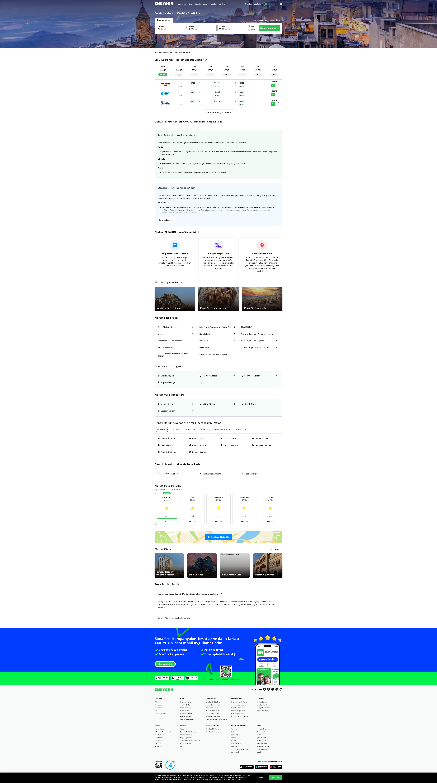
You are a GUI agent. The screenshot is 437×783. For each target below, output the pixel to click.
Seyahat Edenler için (213, 729)
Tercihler (260, 778)
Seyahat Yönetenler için (214, 732)
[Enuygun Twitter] (272, 689)
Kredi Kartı (158, 743)
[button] (218, 537)
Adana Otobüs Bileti (212, 714)
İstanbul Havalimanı (264, 705)
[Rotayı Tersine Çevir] (186, 28)
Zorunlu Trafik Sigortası (188, 732)
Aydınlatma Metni (263, 746)
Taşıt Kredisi (159, 738)
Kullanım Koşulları (263, 749)
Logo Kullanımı (236, 743)
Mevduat (158, 746)
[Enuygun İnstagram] (268, 689)
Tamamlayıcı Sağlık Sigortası (190, 741)
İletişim (233, 732)
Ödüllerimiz (235, 746)
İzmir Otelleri (184, 711)
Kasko (182, 729)
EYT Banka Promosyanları (163, 732)
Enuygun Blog (261, 729)
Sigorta (183, 725)
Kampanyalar (261, 732)
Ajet (156, 711)
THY (156, 702)
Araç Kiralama (236, 699)
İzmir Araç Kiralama (238, 708)
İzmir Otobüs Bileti (212, 708)
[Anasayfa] (155, 52)
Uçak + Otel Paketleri (187, 719)
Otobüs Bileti (162, 52)
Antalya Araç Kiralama (238, 711)
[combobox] (173, 29)
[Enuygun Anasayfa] (164, 4)
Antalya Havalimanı (263, 708)
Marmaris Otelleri (186, 714)
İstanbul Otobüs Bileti (213, 702)
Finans (157, 725)
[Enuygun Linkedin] (276, 689)
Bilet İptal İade (262, 743)
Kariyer (233, 741)
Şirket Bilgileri (235, 735)
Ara (273, 85)
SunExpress (159, 708)
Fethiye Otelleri (185, 716)
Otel (182, 699)
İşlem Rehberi (261, 738)
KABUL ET (275, 778)
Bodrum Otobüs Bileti (213, 711)
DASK (182, 746)
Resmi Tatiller (261, 741)
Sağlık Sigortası (185, 738)
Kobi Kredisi (159, 741)
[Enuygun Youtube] (280, 689)
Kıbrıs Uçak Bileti (160, 714)
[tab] (164, 20)
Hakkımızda (235, 729)
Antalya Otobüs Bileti (213, 716)
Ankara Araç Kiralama (238, 705)
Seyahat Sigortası (186, 735)
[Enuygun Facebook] (264, 689)
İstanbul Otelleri (185, 702)
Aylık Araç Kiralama (237, 714)
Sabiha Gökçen (262, 702)
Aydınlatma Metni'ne (238, 777)
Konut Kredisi (159, 735)
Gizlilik (259, 752)
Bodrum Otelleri (185, 708)
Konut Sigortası (185, 743)
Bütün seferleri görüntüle (217, 112)
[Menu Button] (271, 4)
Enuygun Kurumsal (213, 725)
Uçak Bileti (159, 699)
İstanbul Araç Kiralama (239, 702)
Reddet (171, 779)
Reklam (233, 738)
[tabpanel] (218, 28)
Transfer (260, 699)
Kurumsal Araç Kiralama (239, 716)
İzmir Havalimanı (262, 711)
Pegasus (158, 705)
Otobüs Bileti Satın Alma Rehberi (217, 719)
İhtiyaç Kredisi (159, 729)
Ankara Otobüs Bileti (213, 705)
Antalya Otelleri (185, 705)
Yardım (259, 735)
